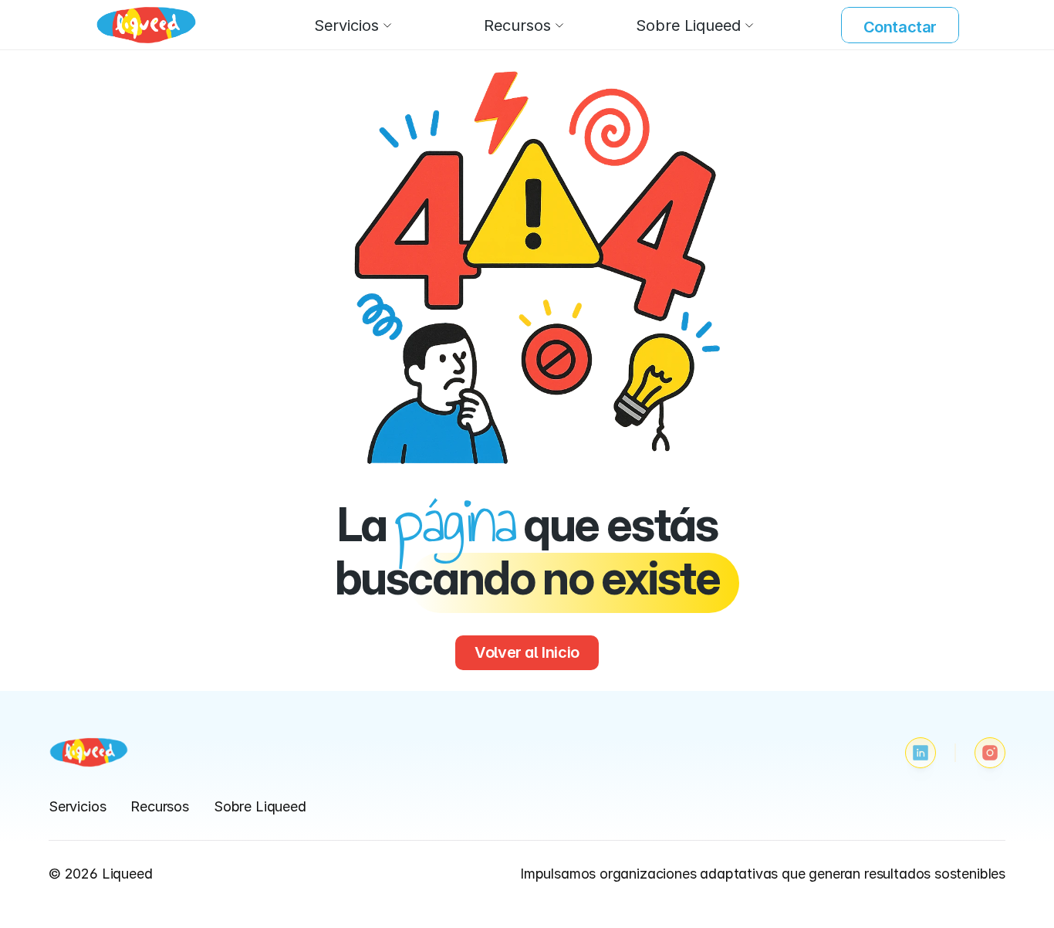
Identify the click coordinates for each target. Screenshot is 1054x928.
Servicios (77, 806)
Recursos (159, 806)
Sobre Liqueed (260, 806)
